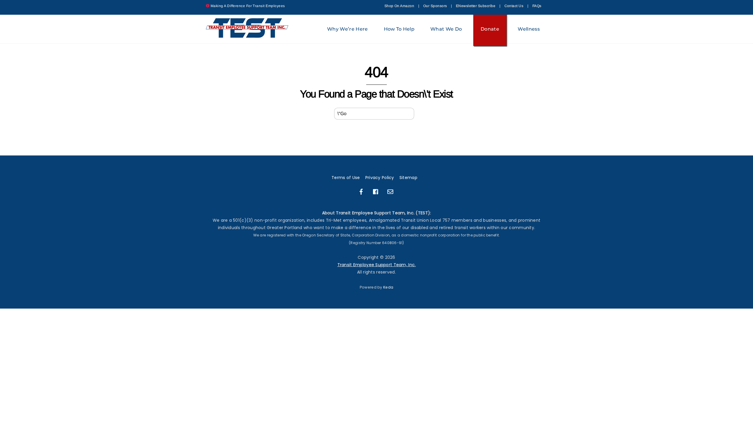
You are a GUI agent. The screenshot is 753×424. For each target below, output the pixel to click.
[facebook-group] (376, 191)
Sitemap (408, 177)
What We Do (446, 29)
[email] (390, 191)
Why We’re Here (347, 29)
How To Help (399, 29)
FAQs (537, 6)
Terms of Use (345, 177)
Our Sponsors (435, 6)
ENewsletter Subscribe (475, 6)
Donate (490, 29)
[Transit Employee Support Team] (247, 34)
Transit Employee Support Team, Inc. (376, 265)
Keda (388, 287)
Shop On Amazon (399, 6)
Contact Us (514, 6)
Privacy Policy (379, 177)
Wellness (529, 29)
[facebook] (361, 191)
